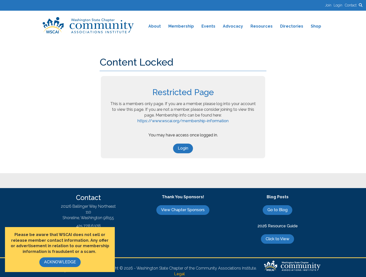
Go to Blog (277, 209)
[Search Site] (360, 5)
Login (183, 148)
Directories (291, 26)
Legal (179, 274)
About (154, 26)
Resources (261, 26)
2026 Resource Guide (277, 226)
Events (208, 26)
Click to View (277, 239)
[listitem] (329, 5)
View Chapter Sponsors (183, 209)
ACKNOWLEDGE (60, 262)
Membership (181, 26)
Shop (316, 26)
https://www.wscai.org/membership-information (183, 121)
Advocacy (233, 26)
